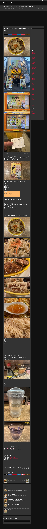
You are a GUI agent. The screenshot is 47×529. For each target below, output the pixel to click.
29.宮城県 (33, 83)
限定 (28, 467)
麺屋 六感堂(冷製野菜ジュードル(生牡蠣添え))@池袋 (15, 499)
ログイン (33, 110)
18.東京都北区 (33, 73)
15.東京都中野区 (33, 69)
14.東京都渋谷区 (33, 68)
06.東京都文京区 (33, 58)
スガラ (28, 470)
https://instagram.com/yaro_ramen (15, 460)
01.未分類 (33, 52)
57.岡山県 (33, 105)
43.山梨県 (33, 95)
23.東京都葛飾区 (33, 79)
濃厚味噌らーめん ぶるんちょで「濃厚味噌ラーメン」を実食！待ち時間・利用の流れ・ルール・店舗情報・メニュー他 (38, 36)
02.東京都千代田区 (7, 467)
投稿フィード (33, 111)
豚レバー (17, 467)
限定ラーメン (27, 468)
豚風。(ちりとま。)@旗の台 (11, 509)
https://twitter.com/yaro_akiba (14, 459)
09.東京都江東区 (33, 62)
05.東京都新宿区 (33, 57)
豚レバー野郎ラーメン (20, 467)
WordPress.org (33, 113)
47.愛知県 (33, 99)
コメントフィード (34, 112)
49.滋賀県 (33, 100)
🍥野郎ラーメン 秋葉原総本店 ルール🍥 (9, 193)
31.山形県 (33, 84)
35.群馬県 (33, 89)
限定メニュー (23, 468)
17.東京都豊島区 (33, 72)
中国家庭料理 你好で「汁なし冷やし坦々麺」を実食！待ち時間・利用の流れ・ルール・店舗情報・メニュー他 (38, 43)
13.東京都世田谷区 (34, 67)
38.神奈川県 (33, 93)
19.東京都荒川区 (33, 74)
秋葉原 (14, 467)
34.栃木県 (33, 88)
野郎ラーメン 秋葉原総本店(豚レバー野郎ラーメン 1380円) (11, 194)
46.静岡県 (33, 98)
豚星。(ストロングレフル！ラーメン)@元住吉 (14, 504)
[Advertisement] (23, 16)
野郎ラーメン (25, 467)
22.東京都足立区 (33, 78)
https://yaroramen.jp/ (12, 457)
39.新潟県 (33, 94)
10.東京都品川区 (33, 63)
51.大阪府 (33, 103)
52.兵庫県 (33, 104)
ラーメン (12, 467)
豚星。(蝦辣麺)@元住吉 (11, 489)
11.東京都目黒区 (33, 64)
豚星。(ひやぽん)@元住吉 (11, 494)
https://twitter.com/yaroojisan (14, 458)
